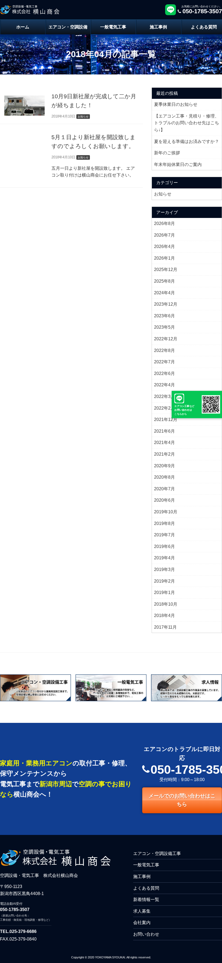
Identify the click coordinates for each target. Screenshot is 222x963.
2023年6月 (164, 316)
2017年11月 (165, 627)
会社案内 (142, 922)
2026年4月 (164, 246)
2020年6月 (164, 500)
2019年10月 (165, 512)
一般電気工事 (113, 27)
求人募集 (142, 911)
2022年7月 (164, 362)
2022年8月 (164, 350)
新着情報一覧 (146, 899)
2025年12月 (165, 269)
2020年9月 (164, 465)
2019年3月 (164, 569)
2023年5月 (164, 327)
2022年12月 (165, 339)
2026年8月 (164, 223)
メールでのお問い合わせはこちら (182, 800)
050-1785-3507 (15, 909)
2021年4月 (164, 442)
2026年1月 (164, 258)
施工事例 (158, 27)
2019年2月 (164, 581)
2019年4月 (164, 558)
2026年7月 (164, 235)
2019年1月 (164, 592)
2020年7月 (164, 489)
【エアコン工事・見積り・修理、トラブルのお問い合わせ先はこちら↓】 (186, 123)
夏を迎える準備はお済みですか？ (186, 141)
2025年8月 (164, 281)
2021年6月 (164, 431)
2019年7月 (164, 535)
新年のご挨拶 (167, 153)
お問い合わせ (146, 934)
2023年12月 (165, 304)
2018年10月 (165, 604)
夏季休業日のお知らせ (175, 104)
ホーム (22, 27)
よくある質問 (146, 888)
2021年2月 (164, 454)
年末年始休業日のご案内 (178, 164)
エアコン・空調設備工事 (157, 853)
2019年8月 (164, 523)
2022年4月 (164, 385)
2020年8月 (164, 477)
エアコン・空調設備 (67, 27)
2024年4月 (164, 292)
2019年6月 (164, 546)
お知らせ (162, 194)
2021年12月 (165, 419)
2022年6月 (164, 373)
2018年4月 (164, 615)
